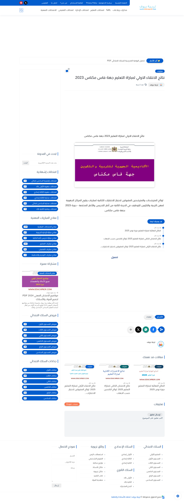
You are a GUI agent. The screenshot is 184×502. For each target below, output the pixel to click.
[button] (153, 329)
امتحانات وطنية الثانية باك (40, 209)
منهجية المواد (97, 480)
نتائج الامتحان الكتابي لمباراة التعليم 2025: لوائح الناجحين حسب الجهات (132, 239)
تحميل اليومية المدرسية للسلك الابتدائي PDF (126, 61)
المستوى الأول (155, 459)
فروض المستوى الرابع (40, 347)
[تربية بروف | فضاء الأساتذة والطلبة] (147, 7)
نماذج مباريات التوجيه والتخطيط (40, 255)
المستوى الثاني (155, 467)
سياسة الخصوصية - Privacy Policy (99, 3)
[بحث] (21, 10)
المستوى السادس (153, 480)
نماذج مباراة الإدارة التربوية (40, 232)
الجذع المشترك (126, 486)
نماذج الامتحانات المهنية (40, 227)
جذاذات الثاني (40, 381)
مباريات (160, 71)
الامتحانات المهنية (48, 10)
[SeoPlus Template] (163, 497)
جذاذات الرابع (40, 393)
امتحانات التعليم (97, 10)
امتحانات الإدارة (82, 10)
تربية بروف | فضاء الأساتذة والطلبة (125, 497)
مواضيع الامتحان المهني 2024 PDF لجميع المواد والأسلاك (40, 297)
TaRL (108, 10)
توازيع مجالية (98, 463)
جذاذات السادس (40, 398)
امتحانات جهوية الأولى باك (40, 186)
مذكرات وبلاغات (120, 10)
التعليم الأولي (155, 454)
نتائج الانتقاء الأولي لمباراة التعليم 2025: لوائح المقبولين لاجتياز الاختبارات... (130, 246)
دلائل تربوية (98, 471)
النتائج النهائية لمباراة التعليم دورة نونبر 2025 (143, 231)
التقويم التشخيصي (96, 459)
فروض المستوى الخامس (40, 341)
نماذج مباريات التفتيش (40, 249)
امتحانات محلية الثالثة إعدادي (40, 198)
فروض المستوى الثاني (40, 335)
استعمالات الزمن (96, 454)
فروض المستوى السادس (40, 352)
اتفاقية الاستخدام (76, 3)
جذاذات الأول (40, 370)
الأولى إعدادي (126, 454)
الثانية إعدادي (127, 463)
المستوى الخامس (153, 471)
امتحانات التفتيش (65, 10)
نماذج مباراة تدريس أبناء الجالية (40, 238)
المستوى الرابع (155, 476)
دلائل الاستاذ (98, 467)
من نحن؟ (63, 3)
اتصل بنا (54, 3)
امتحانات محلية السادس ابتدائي (40, 203)
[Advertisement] (92, 37)
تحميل (114, 257)
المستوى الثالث (154, 463)
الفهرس (45, 3)
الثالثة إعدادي (127, 459)
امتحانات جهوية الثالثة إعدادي (40, 192)
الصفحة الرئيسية (121, 3)
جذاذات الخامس (40, 387)
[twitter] (25, 3)
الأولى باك (128, 478)
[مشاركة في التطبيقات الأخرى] (131, 329)
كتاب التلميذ (98, 476)
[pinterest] (21, 3)
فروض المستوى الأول (40, 324)
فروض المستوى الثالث (40, 330)
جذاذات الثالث (40, 376)
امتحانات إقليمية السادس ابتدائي (40, 181)
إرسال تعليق (155, 415)
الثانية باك (128, 482)
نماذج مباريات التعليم (40, 244)
